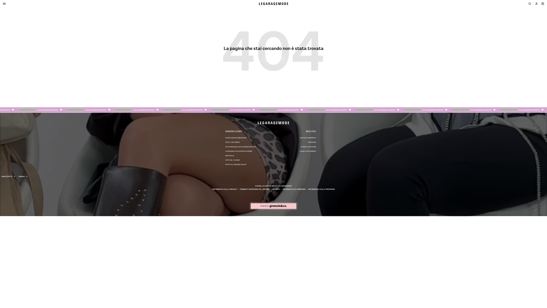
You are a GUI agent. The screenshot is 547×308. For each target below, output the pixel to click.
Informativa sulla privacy (224, 189)
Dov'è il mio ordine (232, 142)
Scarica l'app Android (308, 151)
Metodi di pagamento (308, 138)
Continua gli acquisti (273, 59)
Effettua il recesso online (235, 164)
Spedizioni (312, 142)
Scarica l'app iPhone (308, 147)
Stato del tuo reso (232, 160)
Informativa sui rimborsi (294, 189)
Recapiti (276, 189)
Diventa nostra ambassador (235, 138)
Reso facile (229, 156)
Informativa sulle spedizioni (321, 189)
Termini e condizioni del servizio (255, 189)
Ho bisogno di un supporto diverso (238, 151)
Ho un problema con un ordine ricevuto (240, 147)
